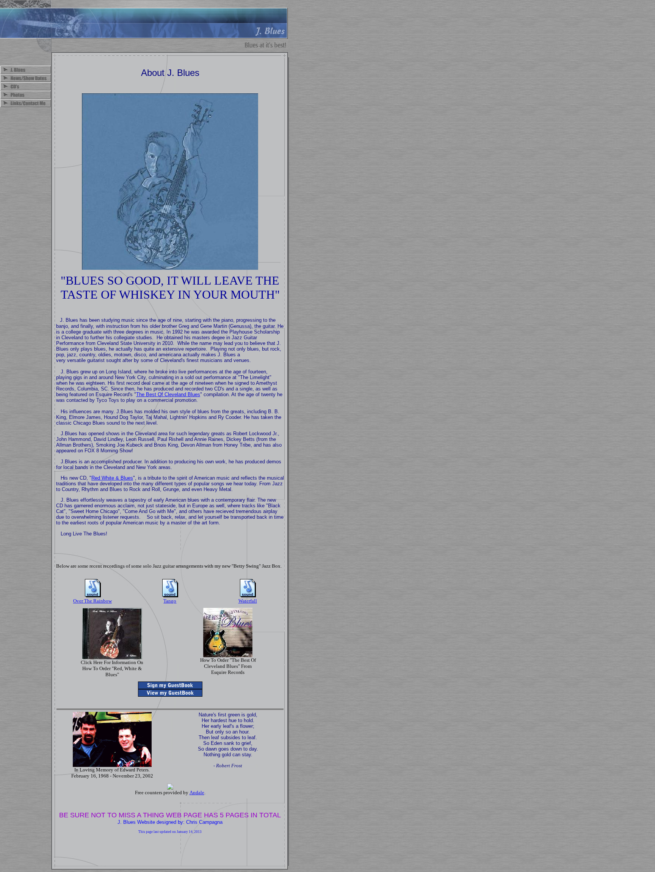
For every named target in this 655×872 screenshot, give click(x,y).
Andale (197, 792)
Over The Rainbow (92, 601)
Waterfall (247, 601)
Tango (169, 601)
